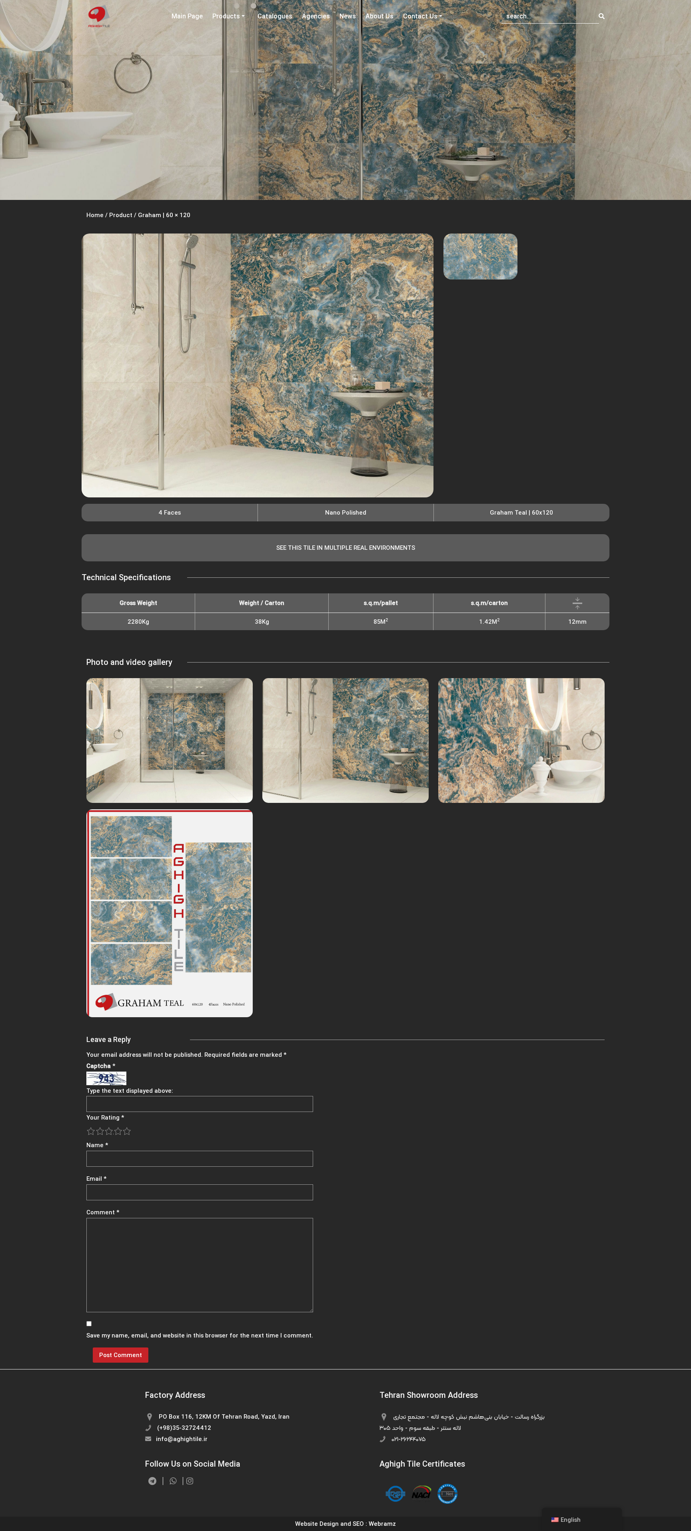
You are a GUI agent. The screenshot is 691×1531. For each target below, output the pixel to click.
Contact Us (420, 16)
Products (226, 16)
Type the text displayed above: (129, 1090)
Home (95, 215)
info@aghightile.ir (181, 1439)
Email (96, 1178)
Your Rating (105, 1117)
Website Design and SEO (329, 1523)
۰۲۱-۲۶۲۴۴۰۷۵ (407, 1439)
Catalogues (275, 16)
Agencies (316, 16)
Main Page (187, 16)
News (348, 16)
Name (97, 1145)
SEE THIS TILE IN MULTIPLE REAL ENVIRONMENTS (345, 547)
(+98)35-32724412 (183, 1427)
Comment (102, 1212)
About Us (379, 16)
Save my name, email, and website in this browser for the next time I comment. (199, 1335)
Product (120, 215)
